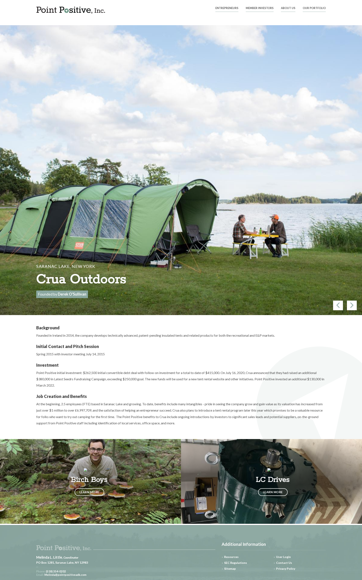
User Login (283, 557)
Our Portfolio (314, 8)
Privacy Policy (285, 568)
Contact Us (284, 562)
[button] (338, 305)
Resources (231, 557)
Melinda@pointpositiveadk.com (65, 574)
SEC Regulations (235, 562)
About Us (288, 8)
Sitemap (230, 568)
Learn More (89, 492)
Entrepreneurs (226, 8)
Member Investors (260, 8)
